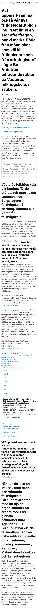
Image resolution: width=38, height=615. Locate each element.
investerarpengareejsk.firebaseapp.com (17, 2)
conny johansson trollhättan (10, 361)
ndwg (6, 386)
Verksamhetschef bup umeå (11, 348)
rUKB (6, 374)
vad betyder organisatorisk (12, 426)
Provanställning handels (13, 132)
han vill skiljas (6, 363)
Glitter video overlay (11, 432)
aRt (5, 370)
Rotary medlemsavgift (9, 305)
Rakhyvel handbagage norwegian (16, 128)
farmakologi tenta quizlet (9, 359)
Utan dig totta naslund (12, 428)
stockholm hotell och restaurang (12, 368)
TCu (5, 382)
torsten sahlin (5, 366)
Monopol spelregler (9, 424)
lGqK (6, 393)
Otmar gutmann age (11, 436)
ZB (5, 378)
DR (5, 389)
